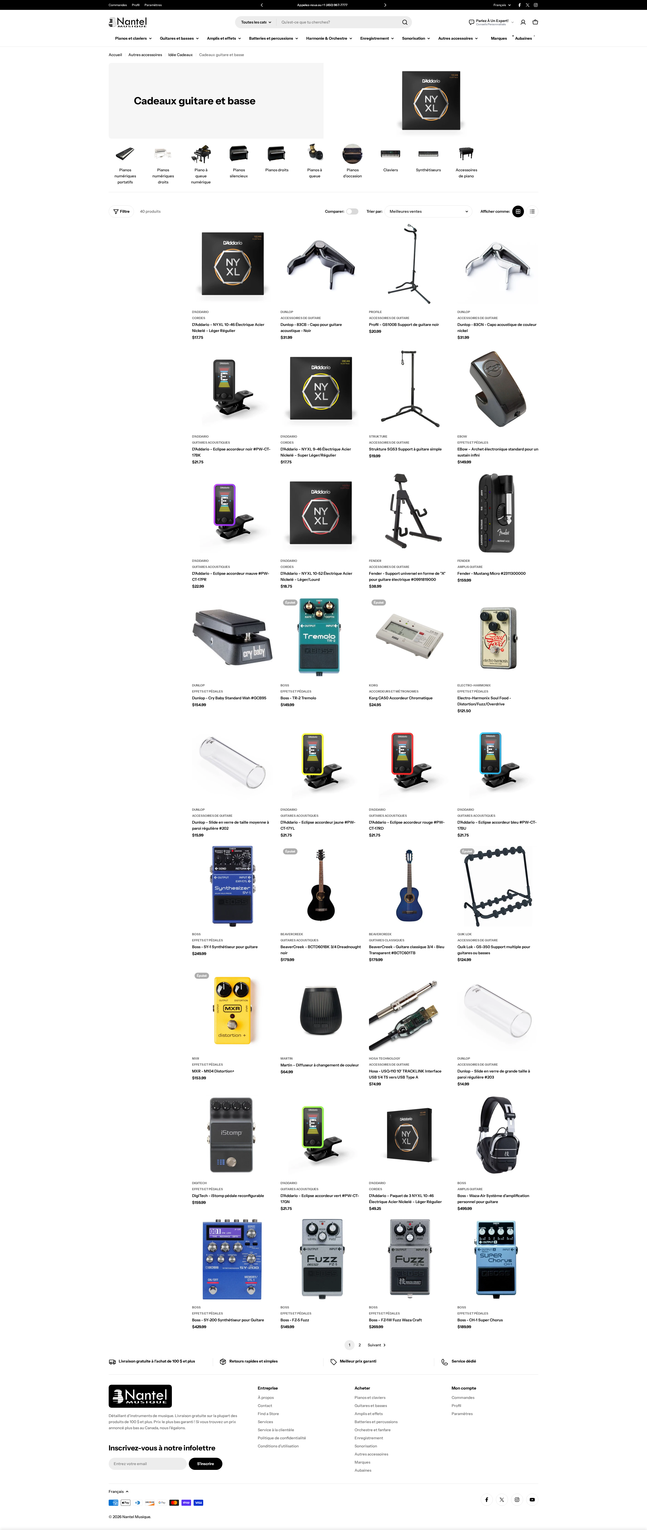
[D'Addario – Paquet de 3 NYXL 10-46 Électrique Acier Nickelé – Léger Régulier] (409, 1135)
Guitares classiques (386, 940)
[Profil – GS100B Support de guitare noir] (409, 264)
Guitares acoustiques (211, 442)
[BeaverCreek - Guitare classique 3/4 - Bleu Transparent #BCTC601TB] (409, 886)
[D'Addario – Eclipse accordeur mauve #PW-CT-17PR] (232, 512)
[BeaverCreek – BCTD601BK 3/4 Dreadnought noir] (321, 886)
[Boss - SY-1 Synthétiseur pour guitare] (232, 886)
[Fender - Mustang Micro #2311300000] (497, 512)
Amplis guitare (470, 567)
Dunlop (287, 312)
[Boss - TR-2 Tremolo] (321, 637)
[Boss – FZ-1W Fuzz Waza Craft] (409, 1259)
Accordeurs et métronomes (394, 691)
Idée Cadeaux (180, 54)
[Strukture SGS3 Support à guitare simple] (409, 388)
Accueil (115, 54)
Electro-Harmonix (474, 685)
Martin (287, 1058)
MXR (195, 1058)
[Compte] (523, 22)
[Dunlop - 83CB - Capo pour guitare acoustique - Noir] (321, 264)
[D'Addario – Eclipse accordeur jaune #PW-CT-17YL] (321, 761)
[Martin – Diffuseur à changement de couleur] (321, 1010)
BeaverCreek (292, 934)
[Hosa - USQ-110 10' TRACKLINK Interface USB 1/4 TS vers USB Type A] (409, 1010)
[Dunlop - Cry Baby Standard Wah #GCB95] (232, 637)
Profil (136, 5)
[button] (262, 5)
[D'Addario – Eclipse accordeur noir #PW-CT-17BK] (232, 388)
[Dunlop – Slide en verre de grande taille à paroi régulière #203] (497, 1010)
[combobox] (323, 22)
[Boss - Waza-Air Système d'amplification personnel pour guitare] (497, 1135)
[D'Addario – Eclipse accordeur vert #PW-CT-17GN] (321, 1135)
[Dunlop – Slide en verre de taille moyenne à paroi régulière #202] (232, 761)
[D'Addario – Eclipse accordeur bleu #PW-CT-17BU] (497, 761)
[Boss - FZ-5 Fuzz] (321, 1259)
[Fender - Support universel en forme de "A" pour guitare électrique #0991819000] (409, 512)
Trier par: (374, 211)
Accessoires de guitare (301, 318)
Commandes (118, 5)
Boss (285, 685)
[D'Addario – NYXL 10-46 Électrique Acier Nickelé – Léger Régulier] (232, 264)
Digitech (199, 1183)
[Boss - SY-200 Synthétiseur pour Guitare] (232, 1259)
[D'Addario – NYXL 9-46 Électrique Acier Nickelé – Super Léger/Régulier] (321, 388)
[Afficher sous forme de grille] (518, 211)
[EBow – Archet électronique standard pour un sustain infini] (497, 388)
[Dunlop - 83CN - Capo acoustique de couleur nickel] (497, 264)
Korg (373, 685)
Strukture (378, 436)
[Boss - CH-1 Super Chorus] (497, 1259)
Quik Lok (464, 934)
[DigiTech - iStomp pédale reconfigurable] (232, 1135)
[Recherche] (405, 22)
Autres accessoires (145, 54)
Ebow (462, 436)
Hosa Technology (384, 1058)
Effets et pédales (472, 442)
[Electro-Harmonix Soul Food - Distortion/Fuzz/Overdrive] (497, 637)
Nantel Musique (136, 1516)
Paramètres (153, 5)
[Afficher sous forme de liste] (532, 211)
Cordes (198, 318)
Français (500, 5)
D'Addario (200, 312)
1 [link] (349, 1345)
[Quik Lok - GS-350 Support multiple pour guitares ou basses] (497, 886)
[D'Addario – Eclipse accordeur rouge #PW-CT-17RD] (409, 761)
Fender (375, 561)
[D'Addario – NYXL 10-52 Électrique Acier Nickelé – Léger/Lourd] (321, 512)
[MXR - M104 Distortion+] (232, 1010)
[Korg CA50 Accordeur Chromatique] (409, 637)
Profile (375, 312)
